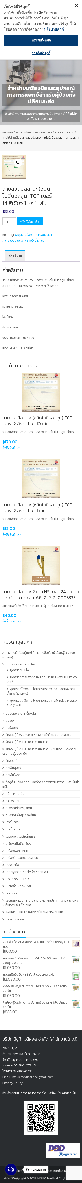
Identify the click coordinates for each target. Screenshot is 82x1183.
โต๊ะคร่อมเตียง (15, 919)
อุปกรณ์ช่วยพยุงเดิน (19, 808)
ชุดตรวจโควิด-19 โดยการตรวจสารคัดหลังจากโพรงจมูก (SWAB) (42, 703)
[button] (18, 163)
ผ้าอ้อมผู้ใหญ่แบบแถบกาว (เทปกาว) (28, 742)
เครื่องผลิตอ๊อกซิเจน (19, 843)
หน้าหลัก (7, 132)
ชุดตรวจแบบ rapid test (21, 664)
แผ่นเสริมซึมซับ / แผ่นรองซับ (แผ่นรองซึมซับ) (34, 912)
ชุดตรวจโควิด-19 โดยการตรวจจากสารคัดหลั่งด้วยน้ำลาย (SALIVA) (41, 691)
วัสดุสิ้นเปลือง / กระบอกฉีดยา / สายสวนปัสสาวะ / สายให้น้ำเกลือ (40, 784)
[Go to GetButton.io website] (11, 1178)
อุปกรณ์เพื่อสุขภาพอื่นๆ (21, 815)
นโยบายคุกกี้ (54, 29)
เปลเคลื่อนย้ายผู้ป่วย (18, 886)
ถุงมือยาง (12, 727)
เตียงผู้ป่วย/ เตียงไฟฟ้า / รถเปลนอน (28, 872)
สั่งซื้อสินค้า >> (11, 447)
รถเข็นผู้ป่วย (13, 767)
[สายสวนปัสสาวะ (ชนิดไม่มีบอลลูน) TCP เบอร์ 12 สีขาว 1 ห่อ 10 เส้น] (41, 392)
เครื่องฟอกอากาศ (17, 850)
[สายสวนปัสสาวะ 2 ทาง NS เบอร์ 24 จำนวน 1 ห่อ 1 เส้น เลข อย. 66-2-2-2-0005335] (41, 565)
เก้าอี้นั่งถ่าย (13, 822)
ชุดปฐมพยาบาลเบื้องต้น (21, 713)
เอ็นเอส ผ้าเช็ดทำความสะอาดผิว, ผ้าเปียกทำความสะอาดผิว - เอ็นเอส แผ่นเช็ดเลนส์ (40, 902)
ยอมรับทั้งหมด (41, 40)
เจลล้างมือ (12, 865)
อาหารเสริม (13, 801)
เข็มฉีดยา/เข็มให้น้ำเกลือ (21, 836)
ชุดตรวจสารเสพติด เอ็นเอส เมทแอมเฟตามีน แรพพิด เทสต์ (42, 679)
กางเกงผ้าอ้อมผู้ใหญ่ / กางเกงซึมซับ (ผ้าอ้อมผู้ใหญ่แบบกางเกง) (38, 655)
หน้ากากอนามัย (15, 793)
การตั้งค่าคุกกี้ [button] (41, 53)
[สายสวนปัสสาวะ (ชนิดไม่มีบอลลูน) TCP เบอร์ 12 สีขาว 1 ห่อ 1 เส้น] (41, 478)
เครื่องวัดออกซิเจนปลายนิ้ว (23, 857)
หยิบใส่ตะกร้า (29, 221)
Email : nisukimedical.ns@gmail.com (28, 1076)
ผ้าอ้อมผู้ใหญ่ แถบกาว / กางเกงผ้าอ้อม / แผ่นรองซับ (39, 734)
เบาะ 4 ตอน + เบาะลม (18, 879)
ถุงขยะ (10, 720)
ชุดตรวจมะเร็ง (19, 670)
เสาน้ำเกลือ (12, 893)
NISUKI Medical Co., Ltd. (53, 1178)
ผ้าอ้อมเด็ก (12, 760)
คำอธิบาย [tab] (15, 255)
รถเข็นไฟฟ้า (13, 775)
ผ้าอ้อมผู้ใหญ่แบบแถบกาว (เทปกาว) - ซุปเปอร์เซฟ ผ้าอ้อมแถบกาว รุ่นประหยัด (39, 751)
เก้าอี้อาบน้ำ (13, 829)
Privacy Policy (12, 1082)
